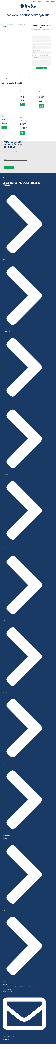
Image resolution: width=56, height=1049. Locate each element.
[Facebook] (3, 1039)
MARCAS (3, 25)
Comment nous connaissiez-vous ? (40, 55)
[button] (28, 11)
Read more (22, 104)
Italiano (34, 1)
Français (40, 1)
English (53, 1)
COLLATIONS (9, 25)
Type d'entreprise (36, 50)
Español (47, 1)
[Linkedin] (8, 1039)
